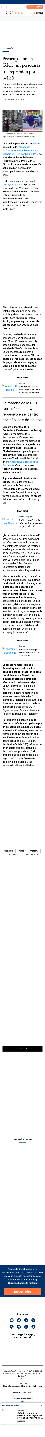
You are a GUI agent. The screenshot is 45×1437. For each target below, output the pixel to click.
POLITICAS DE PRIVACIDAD (22, 1398)
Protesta (34, 851)
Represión (13, 855)
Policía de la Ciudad (31, 855)
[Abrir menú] (4, 7)
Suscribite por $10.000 (35, 7)
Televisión (8, 851)
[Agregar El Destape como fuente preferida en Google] (22, 104)
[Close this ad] (43, 1423)
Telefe (21, 851)
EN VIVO (40, 13)
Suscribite (22, 1291)
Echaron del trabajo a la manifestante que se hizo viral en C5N (30, 652)
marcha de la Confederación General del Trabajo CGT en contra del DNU (20, 150)
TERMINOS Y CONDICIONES (22, 1393)
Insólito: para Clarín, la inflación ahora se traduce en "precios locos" (30, 523)
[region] (22, 38)
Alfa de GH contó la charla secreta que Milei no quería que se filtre (29, 389)
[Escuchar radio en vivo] (3, 13)
